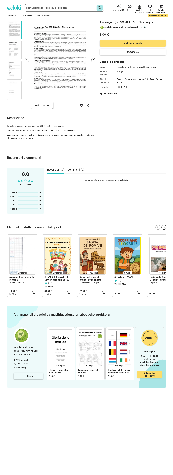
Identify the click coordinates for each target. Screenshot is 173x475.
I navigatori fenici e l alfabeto (88, 371)
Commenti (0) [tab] (76, 169)
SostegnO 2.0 (50, 286)
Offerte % (12, 16)
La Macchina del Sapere (89, 283)
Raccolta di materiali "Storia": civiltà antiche (90, 278)
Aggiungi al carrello (132, 43)
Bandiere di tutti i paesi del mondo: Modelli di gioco (119, 371)
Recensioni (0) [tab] (55, 169)
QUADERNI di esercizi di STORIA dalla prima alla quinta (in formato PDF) (56, 278)
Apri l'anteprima (42, 105)
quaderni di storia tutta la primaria (21, 278)
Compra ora (133, 52)
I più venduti (27, 16)
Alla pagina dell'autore (149, 374)
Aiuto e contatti (43, 16)
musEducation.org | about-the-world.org (123, 27)
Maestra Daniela (16, 283)
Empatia (153, 283)
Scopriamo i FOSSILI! (124, 277)
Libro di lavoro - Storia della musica (59, 371)
